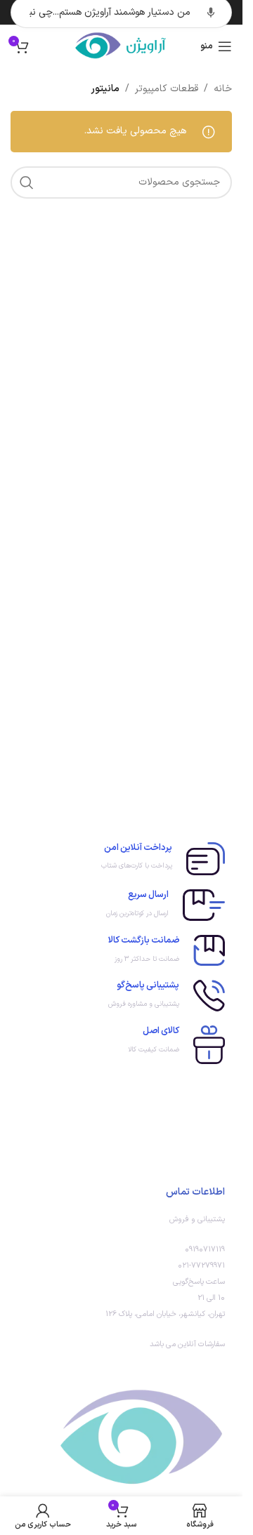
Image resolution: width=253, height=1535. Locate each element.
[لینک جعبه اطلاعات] (121, 858)
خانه (223, 88)
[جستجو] (27, 182)
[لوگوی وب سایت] (121, 46)
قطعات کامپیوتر (166, 88)
